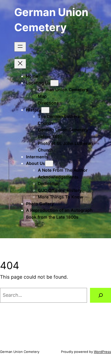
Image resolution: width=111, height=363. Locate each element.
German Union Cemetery (19, 352)
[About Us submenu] (49, 163)
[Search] (100, 295)
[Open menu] (20, 47)
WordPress (102, 352)
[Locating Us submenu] (54, 83)
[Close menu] (20, 64)
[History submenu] (45, 110)
